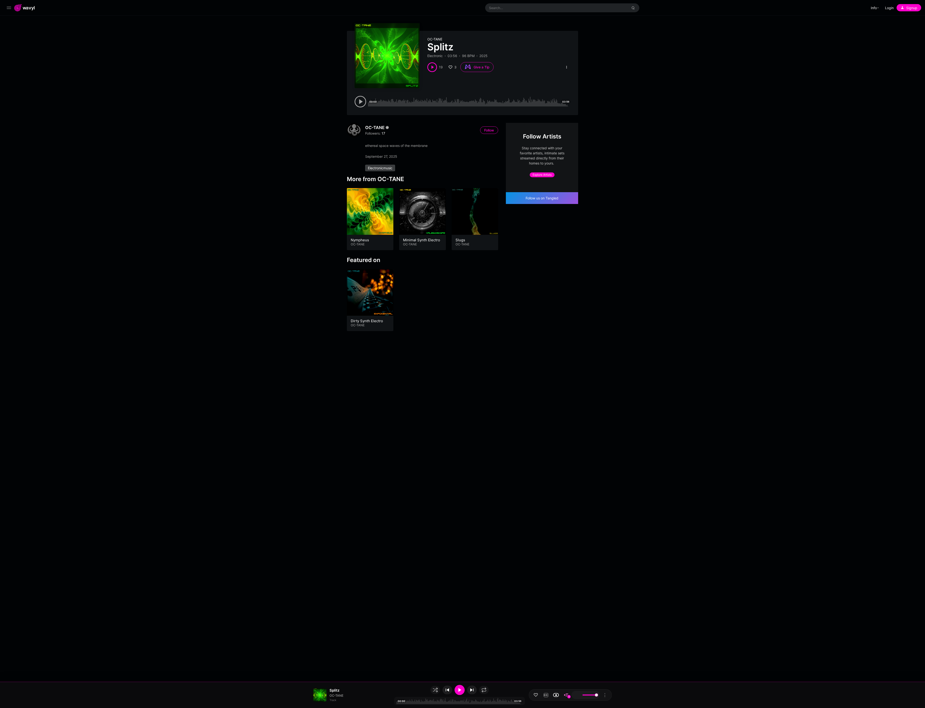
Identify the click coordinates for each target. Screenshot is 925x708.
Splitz (334, 690)
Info (874, 8)
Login (889, 8)
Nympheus (360, 240)
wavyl (29, 7)
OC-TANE (434, 39)
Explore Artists (542, 175)
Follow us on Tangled (542, 198)
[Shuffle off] (435, 690)
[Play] (460, 690)
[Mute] (576, 695)
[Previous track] (447, 690)
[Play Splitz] (432, 67)
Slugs (460, 240)
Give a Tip (481, 67)
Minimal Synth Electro (421, 240)
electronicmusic (380, 168)
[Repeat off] (484, 690)
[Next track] (472, 690)
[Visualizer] (556, 695)
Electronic (435, 56)
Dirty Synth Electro (367, 321)
